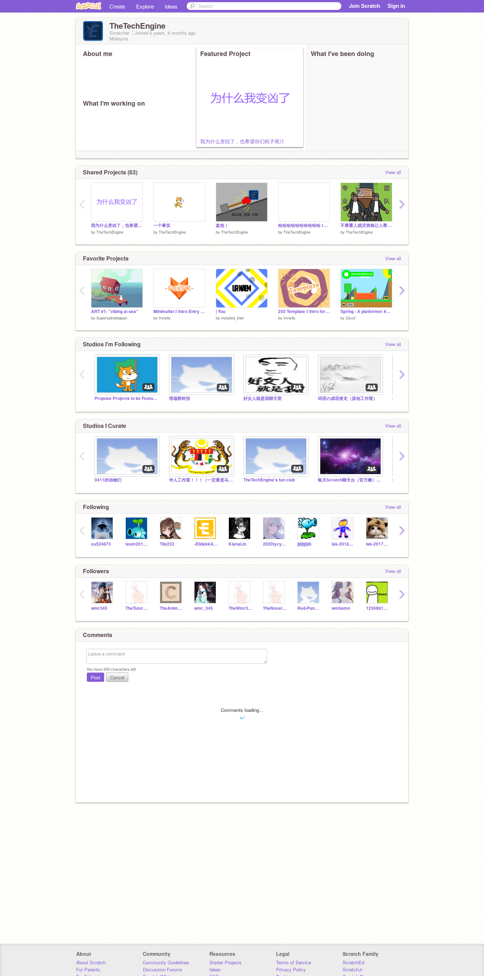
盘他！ (222, 225)
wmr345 (99, 608)
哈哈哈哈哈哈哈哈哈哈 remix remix (304, 225)
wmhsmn (341, 608)
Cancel (117, 677)
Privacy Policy (291, 969)
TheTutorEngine (137, 608)
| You (220, 311)
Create (117, 6)
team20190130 (137, 544)
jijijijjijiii (304, 544)
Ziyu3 (350, 317)
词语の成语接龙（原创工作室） (347, 398)
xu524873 (101, 544)
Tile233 (167, 544)
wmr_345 (203, 608)
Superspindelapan (111, 317)
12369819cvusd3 (378, 608)
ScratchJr (352, 969)
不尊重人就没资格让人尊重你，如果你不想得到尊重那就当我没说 (366, 225)
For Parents (88, 969)
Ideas (171, 6)
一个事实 (161, 225)
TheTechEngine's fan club (269, 480)
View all (393, 172)
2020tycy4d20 (275, 544)
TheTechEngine (109, 232)
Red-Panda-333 (309, 608)
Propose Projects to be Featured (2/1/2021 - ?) (126, 398)
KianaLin (237, 544)
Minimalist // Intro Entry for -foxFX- (179, 311)
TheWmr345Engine (240, 608)
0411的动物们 (108, 480)
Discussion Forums (162, 969)
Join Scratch (364, 6)
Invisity (165, 317)
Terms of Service (293, 962)
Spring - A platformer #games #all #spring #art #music (366, 311)
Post (95, 677)
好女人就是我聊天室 (262, 398)
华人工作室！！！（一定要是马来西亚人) (201, 480)
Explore (145, 6)
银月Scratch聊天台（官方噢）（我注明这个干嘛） (350, 480)
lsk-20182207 (343, 544)
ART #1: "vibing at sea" (114, 311)
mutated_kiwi (232, 317)
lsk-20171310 (378, 544)
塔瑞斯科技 (179, 398)
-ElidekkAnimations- (206, 544)
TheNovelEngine (275, 608)
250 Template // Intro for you (304, 311)
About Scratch (91, 962)
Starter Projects (225, 962)
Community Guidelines (166, 962)
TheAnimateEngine (172, 608)
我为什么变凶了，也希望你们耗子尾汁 (242, 141)
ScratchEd (353, 962)
